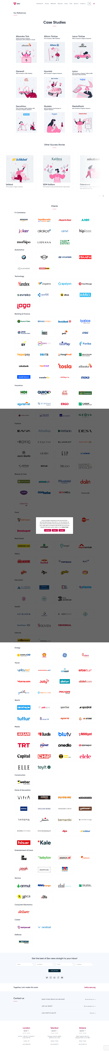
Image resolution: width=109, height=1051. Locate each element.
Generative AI (39, 3)
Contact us (82, 3)
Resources (60, 3)
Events (66, 3)
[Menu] (94, 3)
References (53, 3)
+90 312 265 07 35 (83, 1044)
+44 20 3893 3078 (26, 1044)
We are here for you (89, 999)
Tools (70, 3)
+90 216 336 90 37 (54, 1044)
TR (89, 4)
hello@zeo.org (90, 987)
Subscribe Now (54, 970)
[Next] (103, 196)
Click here (92, 1013)
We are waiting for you (89, 1006)
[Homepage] (16, 4)
